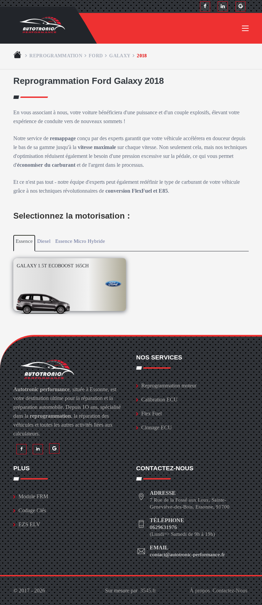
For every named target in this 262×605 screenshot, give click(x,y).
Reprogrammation (55, 55)
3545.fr (148, 590)
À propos (200, 590)
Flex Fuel (151, 413)
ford (96, 55)
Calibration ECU (159, 399)
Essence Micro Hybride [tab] (80, 241)
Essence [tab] (24, 241)
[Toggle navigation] (245, 30)
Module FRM (33, 496)
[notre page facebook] (205, 6)
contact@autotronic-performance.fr (187, 554)
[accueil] (18, 55)
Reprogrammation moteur (168, 385)
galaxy (119, 55)
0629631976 (163, 527)
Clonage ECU (156, 427)
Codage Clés (32, 510)
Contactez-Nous (230, 590)
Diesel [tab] (43, 241)
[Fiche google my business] (240, 6)
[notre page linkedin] (223, 6)
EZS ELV (29, 524)
